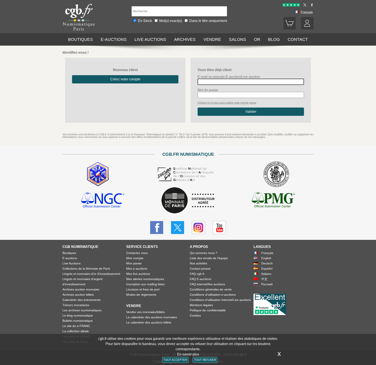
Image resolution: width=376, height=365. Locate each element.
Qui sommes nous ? (203, 253)
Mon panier (134, 263)
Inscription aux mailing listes (145, 284)
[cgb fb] (311, 5)
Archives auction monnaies (80, 289)
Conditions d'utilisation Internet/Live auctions (220, 300)
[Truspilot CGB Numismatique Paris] (291, 5)
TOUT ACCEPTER (175, 360)
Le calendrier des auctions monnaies (151, 317)
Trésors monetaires (75, 305)
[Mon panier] (289, 28)
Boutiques (80, 39)
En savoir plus (188, 354)
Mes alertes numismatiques (145, 279)
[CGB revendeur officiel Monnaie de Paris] (188, 200)
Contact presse (200, 268)
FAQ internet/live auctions (207, 284)
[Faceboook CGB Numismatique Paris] (156, 227)
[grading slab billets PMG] (273, 200)
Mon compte (134, 258)
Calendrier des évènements (81, 300)
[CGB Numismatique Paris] (78, 31)
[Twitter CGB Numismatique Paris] (177, 227)
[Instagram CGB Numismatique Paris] (198, 227)
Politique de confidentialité (208, 310)
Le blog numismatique (77, 315)
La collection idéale (75, 331)
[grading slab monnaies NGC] (102, 200)
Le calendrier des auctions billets (148, 322)
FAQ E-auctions (200, 279)
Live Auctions (71, 263)
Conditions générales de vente (211, 289)
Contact (298, 39)
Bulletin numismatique (77, 320)
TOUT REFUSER (205, 360)
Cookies (195, 315)
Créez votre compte (125, 79)
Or (257, 39)
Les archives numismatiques (82, 310)
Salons (237, 39)
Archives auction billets (78, 294)
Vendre (212, 39)
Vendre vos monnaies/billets (145, 312)
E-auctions (114, 39)
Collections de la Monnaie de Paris (86, 268)
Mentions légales (201, 305)
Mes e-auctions (136, 268)
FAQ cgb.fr (197, 273)
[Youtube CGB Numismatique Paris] (219, 227)
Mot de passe (208, 90)
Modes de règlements (141, 294)
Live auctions (150, 39)
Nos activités (198, 263)
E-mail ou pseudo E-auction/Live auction (229, 77)
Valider (250, 111)
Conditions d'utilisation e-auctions (213, 294)
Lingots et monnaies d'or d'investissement (91, 273)
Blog (274, 39)
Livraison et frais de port (142, 289)
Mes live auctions (138, 273)
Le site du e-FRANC (76, 326)
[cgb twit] (304, 5)
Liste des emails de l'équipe (209, 258)
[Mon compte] (307, 28)
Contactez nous (137, 253)
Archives (185, 39)
